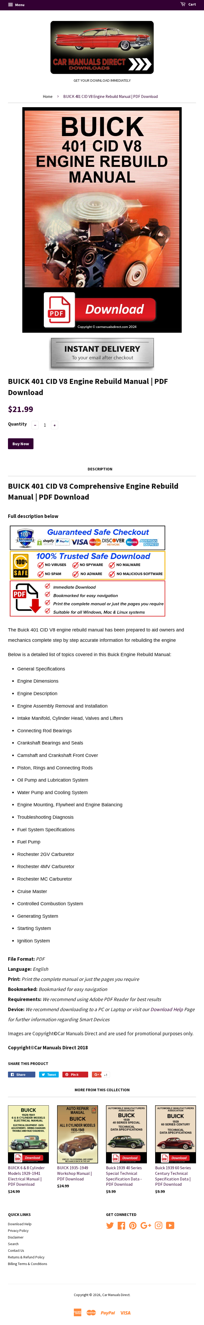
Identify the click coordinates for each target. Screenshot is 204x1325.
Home (48, 96)
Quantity (17, 424)
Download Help (166, 1009)
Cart (192, 4)
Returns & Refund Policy (26, 1257)
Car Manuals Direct (116, 1295)
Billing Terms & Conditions (27, 1264)
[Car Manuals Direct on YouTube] (170, 1225)
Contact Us (16, 1250)
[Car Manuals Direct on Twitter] (110, 1225)
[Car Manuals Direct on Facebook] (121, 1225)
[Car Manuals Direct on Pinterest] (133, 1225)
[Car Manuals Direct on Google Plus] (145, 1225)
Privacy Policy (18, 1230)
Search (13, 1244)
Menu (19, 4)
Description (100, 468)
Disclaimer (15, 1237)
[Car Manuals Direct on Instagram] (159, 1225)
